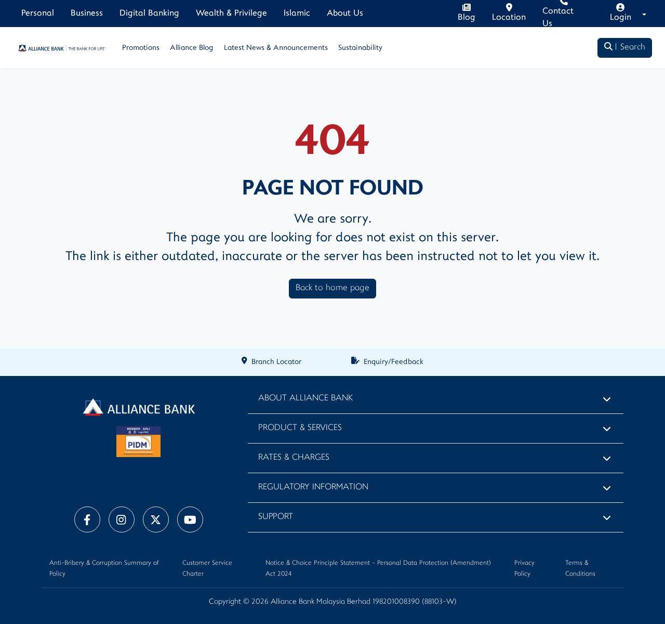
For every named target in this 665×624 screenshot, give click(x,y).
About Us (345, 13)
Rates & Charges (293, 458)
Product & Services (300, 428)
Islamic (297, 13)
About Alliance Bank (305, 399)
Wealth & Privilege (231, 13)
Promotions (140, 48)
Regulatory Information (313, 487)
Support (275, 517)
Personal (37, 13)
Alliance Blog (192, 48)
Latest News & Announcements (276, 48)
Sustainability (360, 48)
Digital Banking (149, 13)
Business (87, 13)
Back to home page (332, 288)
